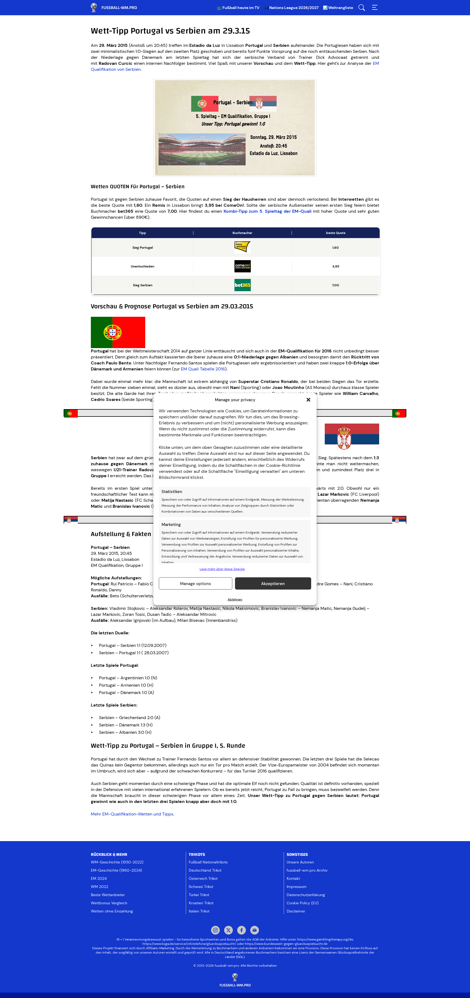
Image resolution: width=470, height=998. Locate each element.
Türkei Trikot (199, 894)
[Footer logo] (235, 980)
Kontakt (293, 878)
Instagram (215, 930)
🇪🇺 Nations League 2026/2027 (291, 7)
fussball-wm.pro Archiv (307, 870)
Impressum (297, 886)
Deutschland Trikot (205, 870)
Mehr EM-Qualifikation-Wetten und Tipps (132, 814)
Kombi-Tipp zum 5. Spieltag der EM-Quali (268, 211)
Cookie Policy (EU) (303, 902)
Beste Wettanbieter (108, 894)
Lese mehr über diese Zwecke (222, 569)
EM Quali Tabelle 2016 (203, 369)
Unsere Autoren (300, 862)
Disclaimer (296, 911)
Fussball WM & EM (118, 7)
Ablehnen (235, 599)
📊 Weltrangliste (338, 7)
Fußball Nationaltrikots (208, 862)
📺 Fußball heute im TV (238, 7)
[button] (308, 400)
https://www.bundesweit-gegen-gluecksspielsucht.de (286, 944)
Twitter (228, 930)
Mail (254, 930)
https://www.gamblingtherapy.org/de (325, 939)
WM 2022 (99, 886)
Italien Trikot (199, 911)
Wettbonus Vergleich (109, 902)
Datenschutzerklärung (306, 894)
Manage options (195, 583)
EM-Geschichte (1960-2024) (116, 870)
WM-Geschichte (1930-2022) (117, 862)
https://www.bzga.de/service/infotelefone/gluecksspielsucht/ (189, 944)
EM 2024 (99, 878)
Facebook (241, 930)
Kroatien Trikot (201, 902)
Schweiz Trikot (201, 886)
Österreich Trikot (203, 878)
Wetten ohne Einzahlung (112, 911)
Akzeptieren (273, 583)
